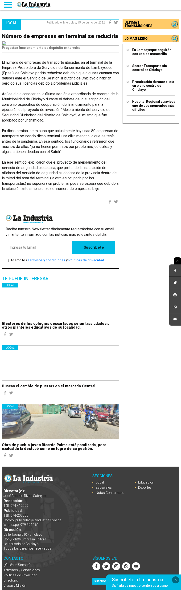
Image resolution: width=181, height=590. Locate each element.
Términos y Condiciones (22, 570)
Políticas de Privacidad (20, 575)
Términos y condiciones (46, 260)
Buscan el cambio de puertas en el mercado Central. (49, 386)
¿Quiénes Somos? (17, 565)
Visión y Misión (15, 585)
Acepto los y (57, 260)
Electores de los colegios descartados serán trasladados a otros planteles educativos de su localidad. (55, 325)
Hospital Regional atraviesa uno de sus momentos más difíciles (153, 105)
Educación (146, 482)
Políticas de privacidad (86, 260)
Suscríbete (94, 247)
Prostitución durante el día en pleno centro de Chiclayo (153, 86)
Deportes (145, 487)
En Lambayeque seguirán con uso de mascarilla (151, 52)
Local (10, 285)
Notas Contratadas (110, 493)
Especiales (104, 487)
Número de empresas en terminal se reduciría (60, 36)
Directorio (11, 580)
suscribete (102, 581)
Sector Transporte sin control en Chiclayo (149, 68)
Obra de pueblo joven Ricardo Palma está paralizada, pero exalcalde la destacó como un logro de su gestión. (54, 447)
